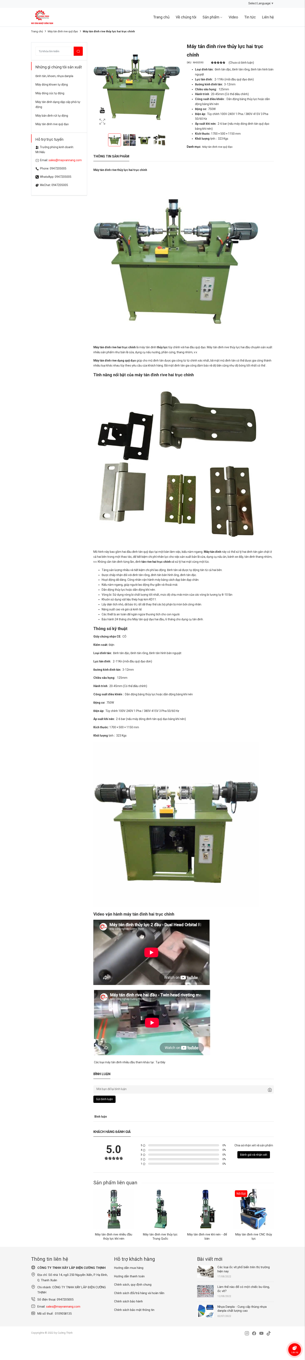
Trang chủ (161, 17)
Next (176, 86)
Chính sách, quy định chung (132, 1284)
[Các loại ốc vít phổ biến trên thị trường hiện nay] (205, 1271)
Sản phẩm (211, 17)
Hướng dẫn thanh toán (129, 1276)
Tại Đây (160, 1062)
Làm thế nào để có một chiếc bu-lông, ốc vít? (243, 1289)
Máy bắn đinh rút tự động (51, 115)
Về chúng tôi (186, 17)
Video (233, 17)
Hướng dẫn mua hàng (128, 1268)
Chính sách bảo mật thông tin (134, 1310)
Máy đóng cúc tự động (49, 93)
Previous (97, 86)
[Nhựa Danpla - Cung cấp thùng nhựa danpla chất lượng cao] (205, 1311)
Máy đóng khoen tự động (51, 84)
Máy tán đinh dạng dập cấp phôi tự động (57, 104)
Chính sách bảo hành (128, 1301)
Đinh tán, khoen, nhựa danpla (54, 76)
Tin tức (250, 17)
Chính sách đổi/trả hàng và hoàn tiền (139, 1293)
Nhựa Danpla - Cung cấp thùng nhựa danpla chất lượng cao (242, 1309)
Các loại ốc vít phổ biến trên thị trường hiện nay (243, 1269)
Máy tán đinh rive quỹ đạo (63, 31)
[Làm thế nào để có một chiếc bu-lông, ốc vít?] (205, 1291)
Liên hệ (268, 17)
